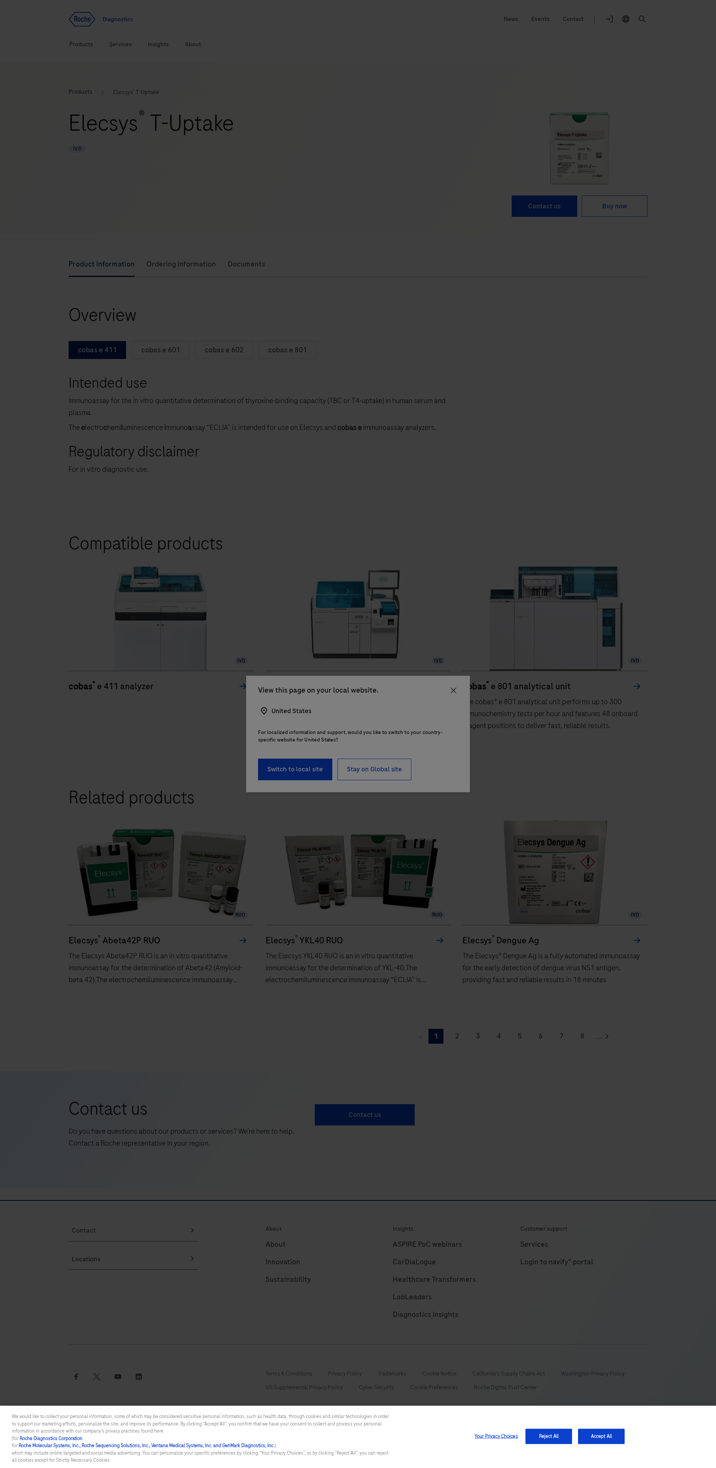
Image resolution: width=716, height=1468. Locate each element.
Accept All (601, 1436)
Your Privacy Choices (496, 1436)
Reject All (549, 1436)
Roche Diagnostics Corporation (51, 1438)
